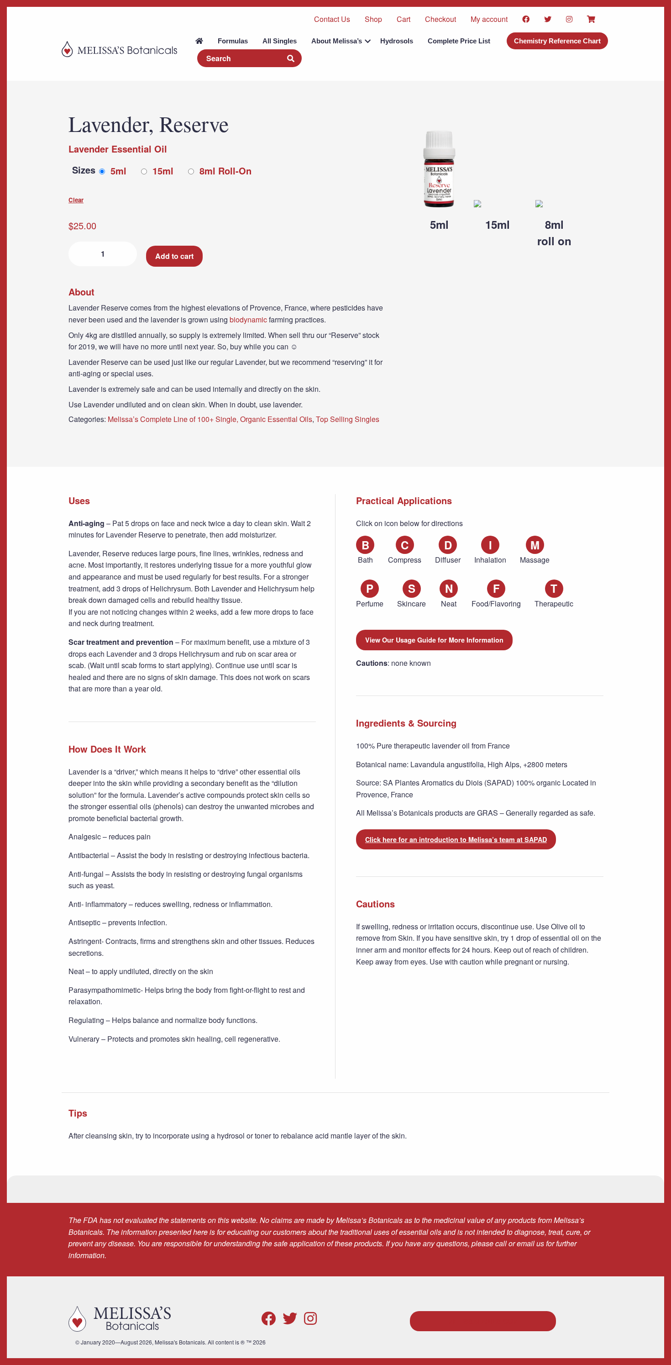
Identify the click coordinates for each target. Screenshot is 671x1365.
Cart (403, 19)
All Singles (279, 41)
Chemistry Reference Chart (557, 41)
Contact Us (332, 19)
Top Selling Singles (347, 419)
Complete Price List (459, 41)
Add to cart (174, 256)
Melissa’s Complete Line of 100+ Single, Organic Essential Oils (210, 419)
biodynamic (248, 319)
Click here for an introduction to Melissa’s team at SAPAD (456, 839)
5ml (118, 170)
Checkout (440, 19)
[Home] (199, 40)
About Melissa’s (336, 41)
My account (489, 19)
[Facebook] (268, 1317)
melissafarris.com (483, 1321)
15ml (162, 170)
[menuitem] (199, 40)
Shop (373, 19)
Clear (76, 200)
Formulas (233, 41)
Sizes (83, 169)
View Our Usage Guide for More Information (434, 639)
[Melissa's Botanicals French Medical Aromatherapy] (119, 45)
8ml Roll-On (225, 170)
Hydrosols (396, 41)
